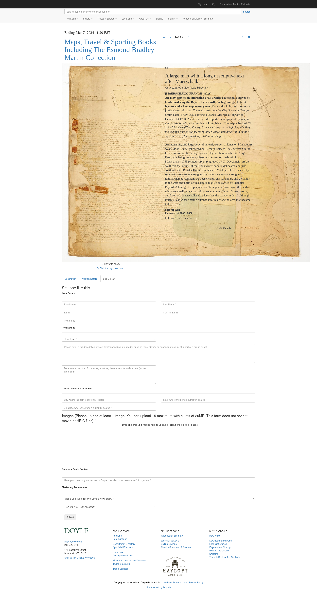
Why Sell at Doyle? (171, 540)
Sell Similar (109, 278)
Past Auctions (120, 539)
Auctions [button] (71, 18)
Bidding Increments (219, 550)
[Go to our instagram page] (251, 227)
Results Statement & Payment (176, 547)
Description (70, 278)
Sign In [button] (202, 4)
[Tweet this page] (241, 227)
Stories (159, 18)
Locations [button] (127, 18)
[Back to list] (164, 37)
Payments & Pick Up (219, 547)
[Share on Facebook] (235, 227)
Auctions (117, 535)
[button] (214, 4)
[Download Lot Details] (243, 37)
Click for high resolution (111, 268)
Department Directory (124, 543)
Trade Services (120, 568)
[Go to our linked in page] (75, 572)
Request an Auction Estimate (235, 4)
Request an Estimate (172, 535)
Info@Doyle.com (73, 541)
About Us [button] (144, 18)
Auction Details (89, 278)
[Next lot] (188, 37)
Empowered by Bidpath (158, 587)
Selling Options (169, 543)
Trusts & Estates (121, 563)
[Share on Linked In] (246, 227)
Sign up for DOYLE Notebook (79, 557)
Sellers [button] (87, 18)
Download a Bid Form (220, 540)
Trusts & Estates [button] (106, 18)
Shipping (213, 553)
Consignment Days (123, 555)
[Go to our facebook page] (65, 572)
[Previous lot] (170, 37)
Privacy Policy (196, 582)
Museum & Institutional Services (129, 560)
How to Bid (215, 535)
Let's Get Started (218, 543)
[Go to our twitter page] (70, 572)
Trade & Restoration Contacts (224, 557)
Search (246, 11)
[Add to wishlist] (249, 37)
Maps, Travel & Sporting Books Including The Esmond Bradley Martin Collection (110, 49)
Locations (118, 552)
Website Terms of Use (175, 582)
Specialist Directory (123, 547)
